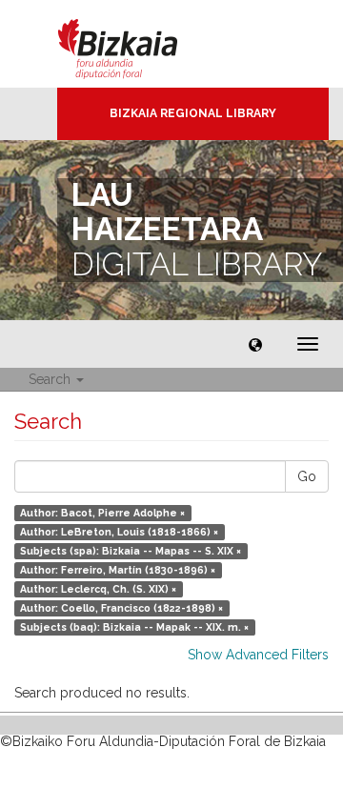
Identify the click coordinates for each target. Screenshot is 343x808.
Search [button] (51, 379)
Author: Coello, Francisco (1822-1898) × (121, 608)
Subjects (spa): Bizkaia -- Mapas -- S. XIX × (130, 550)
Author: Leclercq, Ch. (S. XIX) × (98, 589)
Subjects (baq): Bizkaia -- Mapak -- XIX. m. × (134, 627)
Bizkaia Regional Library (193, 113)
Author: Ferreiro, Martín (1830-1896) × (117, 570)
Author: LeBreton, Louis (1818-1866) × (119, 531)
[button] (255, 344)
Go (306, 476)
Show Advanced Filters (258, 654)
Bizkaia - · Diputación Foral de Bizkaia (137, 44)
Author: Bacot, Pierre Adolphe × (102, 512)
